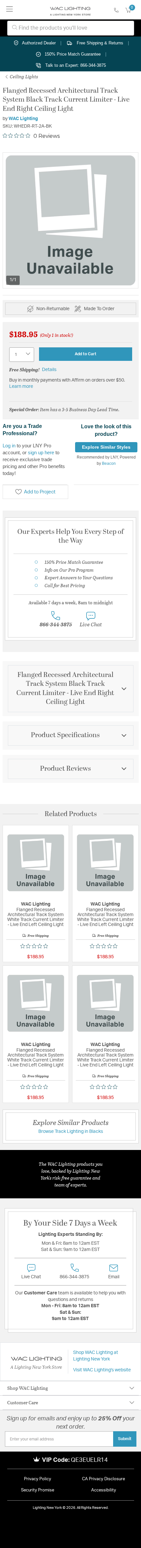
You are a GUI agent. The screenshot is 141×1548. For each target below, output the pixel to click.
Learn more (21, 386)
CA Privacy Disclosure (103, 1479)
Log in (9, 445)
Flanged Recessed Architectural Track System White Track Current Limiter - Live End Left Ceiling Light (35, 917)
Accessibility (103, 1490)
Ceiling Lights (23, 76)
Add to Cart (85, 354)
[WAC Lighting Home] (70, 9)
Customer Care (22, 1402)
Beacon (109, 463)
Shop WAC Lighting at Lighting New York (95, 1355)
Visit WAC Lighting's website (102, 1370)
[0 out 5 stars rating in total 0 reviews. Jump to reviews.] (35, 946)
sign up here (41, 452)
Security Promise (37, 1490)
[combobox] (70, 28)
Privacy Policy (37, 1479)
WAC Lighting (23, 118)
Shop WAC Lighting (27, 1388)
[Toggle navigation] (10, 9)
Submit (124, 1439)
